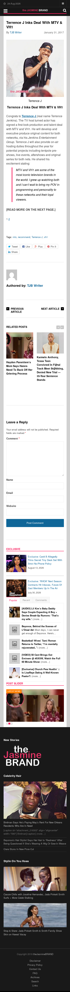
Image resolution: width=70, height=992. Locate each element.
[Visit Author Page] (11, 275)
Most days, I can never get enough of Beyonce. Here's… (40, 629)
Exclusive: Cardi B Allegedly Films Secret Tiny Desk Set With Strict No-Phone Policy (45, 560)
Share (14, 252)
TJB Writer (16, 32)
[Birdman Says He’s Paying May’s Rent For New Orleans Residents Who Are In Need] (35, 800)
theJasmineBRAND (43, 954)
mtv (15, 237)
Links (35, 985)
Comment (13, 438)
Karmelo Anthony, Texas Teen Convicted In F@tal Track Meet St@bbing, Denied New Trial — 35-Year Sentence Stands (50, 368)
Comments (41, 600)
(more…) (40, 614)
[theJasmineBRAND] (35, 10)
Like (28, 246)
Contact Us (35, 969)
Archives (35, 977)
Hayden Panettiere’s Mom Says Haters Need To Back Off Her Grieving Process (19, 367)
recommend (24, 237)
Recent (26, 600)
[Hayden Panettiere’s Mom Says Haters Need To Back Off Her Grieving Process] (35, 705)
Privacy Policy (35, 965)
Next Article (50, 308)
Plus (40, 246)
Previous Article (17, 310)
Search (35, 981)
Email (9, 493)
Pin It (53, 246)
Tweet (15, 246)
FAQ (35, 973)
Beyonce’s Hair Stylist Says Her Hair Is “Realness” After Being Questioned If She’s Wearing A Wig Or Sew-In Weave (35, 841)
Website (11, 506)
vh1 (46, 237)
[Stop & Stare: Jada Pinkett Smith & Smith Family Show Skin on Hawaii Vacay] (35, 915)
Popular (13, 600)
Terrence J (37, 237)
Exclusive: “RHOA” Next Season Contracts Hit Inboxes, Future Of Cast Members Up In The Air (45, 584)
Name (9, 479)
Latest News (14, 691)
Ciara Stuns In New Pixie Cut (19, 849)
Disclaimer (35, 960)
